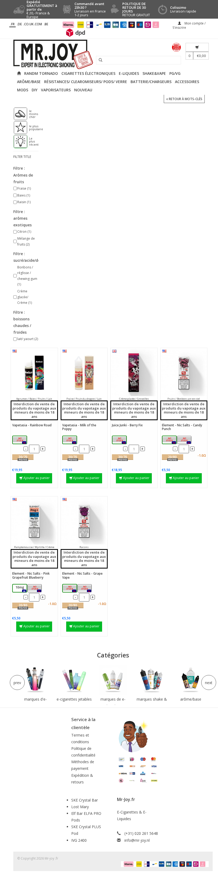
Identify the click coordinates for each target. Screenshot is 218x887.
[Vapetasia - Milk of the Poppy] (84, 372)
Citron (24, 231)
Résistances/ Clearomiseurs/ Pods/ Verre (85, 81)
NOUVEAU (83, 89)
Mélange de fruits (26, 241)
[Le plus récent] (18, 141)
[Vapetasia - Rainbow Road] (34, 372)
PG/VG (175, 73)
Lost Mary (80, 806)
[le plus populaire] (18, 127)
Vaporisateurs (56, 89)
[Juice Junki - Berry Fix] (134, 372)
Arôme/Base (29, 81)
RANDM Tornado (41, 73)
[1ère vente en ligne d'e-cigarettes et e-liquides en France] (109, 54)
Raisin (24, 202)
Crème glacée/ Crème (24, 297)
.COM (38, 24)
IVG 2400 (79, 840)
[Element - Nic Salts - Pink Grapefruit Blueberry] (34, 521)
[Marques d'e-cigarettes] (35, 680)
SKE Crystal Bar (84, 800)
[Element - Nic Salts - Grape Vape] (84, 521)
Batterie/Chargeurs (151, 81)
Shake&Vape (154, 73)
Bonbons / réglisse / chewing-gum (27, 276)
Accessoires (187, 81)
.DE (19, 24)
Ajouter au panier (36, 478)
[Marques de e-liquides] (113, 680)
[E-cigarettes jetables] (74, 680)
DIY (34, 89)
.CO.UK (28, 24)
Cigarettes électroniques (88, 73)
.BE (46, 24)
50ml (21, 440)
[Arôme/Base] (191, 680)
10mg (170, 440)
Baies (23, 195)
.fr (12, 24)
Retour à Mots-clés (185, 99)
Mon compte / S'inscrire (189, 25)
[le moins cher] (18, 114)
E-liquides (129, 73)
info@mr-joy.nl (137, 840)
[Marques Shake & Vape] (152, 680)
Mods (22, 89)
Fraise (24, 188)
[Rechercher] (98, 60)
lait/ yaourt (27, 339)
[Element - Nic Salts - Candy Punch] (184, 372)
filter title (22, 156)
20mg (185, 440)
